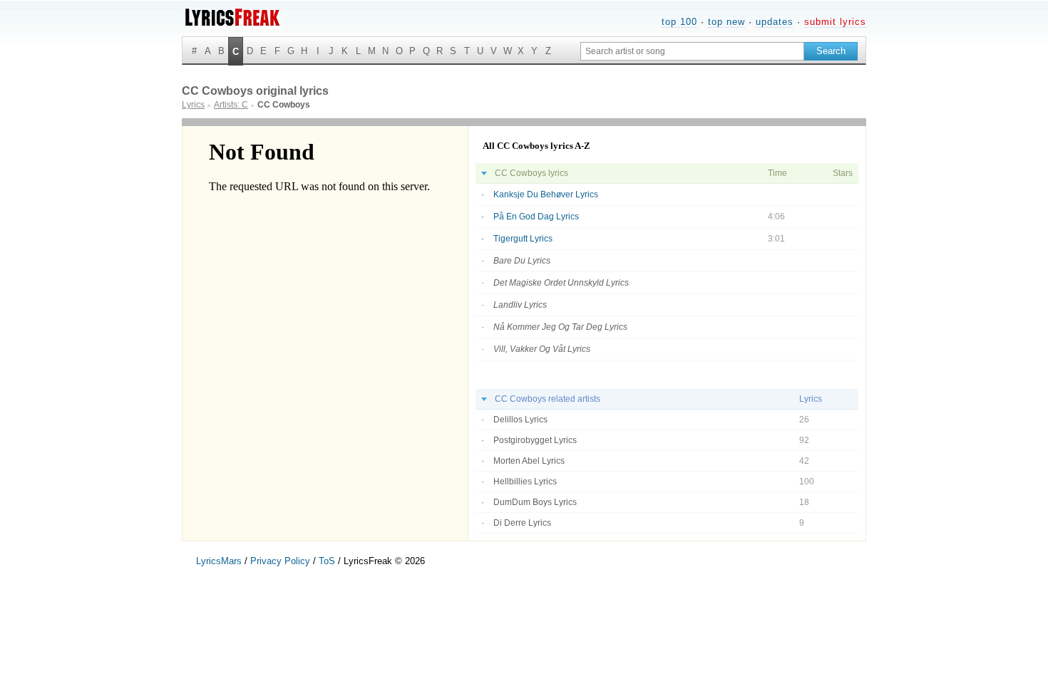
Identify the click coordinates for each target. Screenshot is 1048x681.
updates (774, 21)
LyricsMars (219, 561)
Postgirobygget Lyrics (535, 440)
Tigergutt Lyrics (523, 239)
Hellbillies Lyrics (525, 482)
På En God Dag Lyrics (536, 217)
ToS (327, 561)
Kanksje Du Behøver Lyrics (545, 194)
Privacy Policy (280, 561)
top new (726, 21)
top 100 (679, 21)
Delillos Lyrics (520, 420)
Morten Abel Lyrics (529, 461)
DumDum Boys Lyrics (535, 502)
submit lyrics (835, 21)
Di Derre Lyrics (522, 523)
